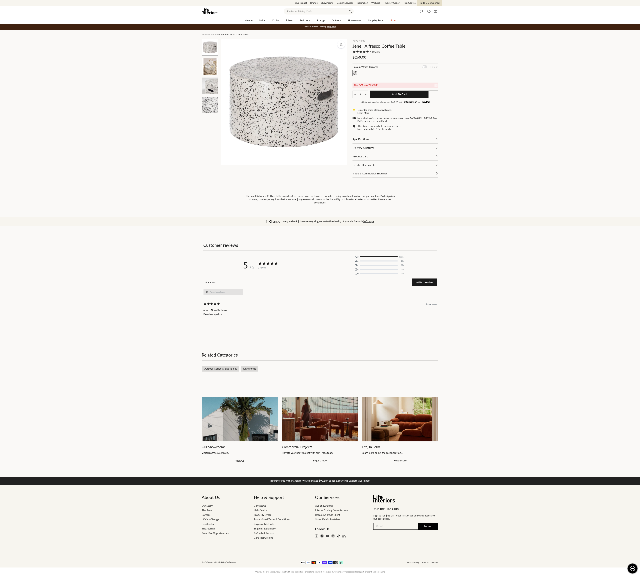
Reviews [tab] (211, 282)
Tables (289, 20)
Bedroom (305, 20)
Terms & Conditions (429, 562)
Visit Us (239, 460)
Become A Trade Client (327, 514)
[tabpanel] (320, 312)
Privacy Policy (413, 562)
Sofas (262, 20)
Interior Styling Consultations (331, 510)
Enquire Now (319, 460)
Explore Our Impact (359, 480)
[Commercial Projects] (320, 419)
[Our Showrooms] (240, 419)
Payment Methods (264, 523)
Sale (393, 20)
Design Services (345, 2)
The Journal (208, 528)
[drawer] (395, 85)
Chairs (275, 20)
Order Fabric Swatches (327, 519)
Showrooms (327, 2)
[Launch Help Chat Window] (632, 568)
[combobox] (319, 11)
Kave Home (358, 40)
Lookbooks (208, 523)
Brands (314, 2)
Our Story (207, 505)
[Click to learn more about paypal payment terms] (426, 102)
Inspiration (362, 2)
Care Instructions (263, 537)
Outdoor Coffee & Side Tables (220, 368)
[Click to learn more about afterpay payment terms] (410, 102)
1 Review (375, 51)
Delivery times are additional (372, 121)
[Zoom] (341, 44)
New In (248, 20)
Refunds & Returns (264, 533)
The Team (207, 510)
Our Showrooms (324, 505)
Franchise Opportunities (215, 533)
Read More (400, 460)
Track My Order (391, 2)
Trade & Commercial (429, 2)
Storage (320, 20)
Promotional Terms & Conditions (272, 519)
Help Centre (409, 2)
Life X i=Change (210, 519)
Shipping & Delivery (265, 528)
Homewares (355, 20)
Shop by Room (376, 20)
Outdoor (336, 20)
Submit (428, 526)
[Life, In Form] (400, 419)
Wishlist (375, 2)
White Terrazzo (355, 73)
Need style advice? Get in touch (374, 129)
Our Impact (301, 2)
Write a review (424, 282)
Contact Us (260, 505)
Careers (206, 514)
